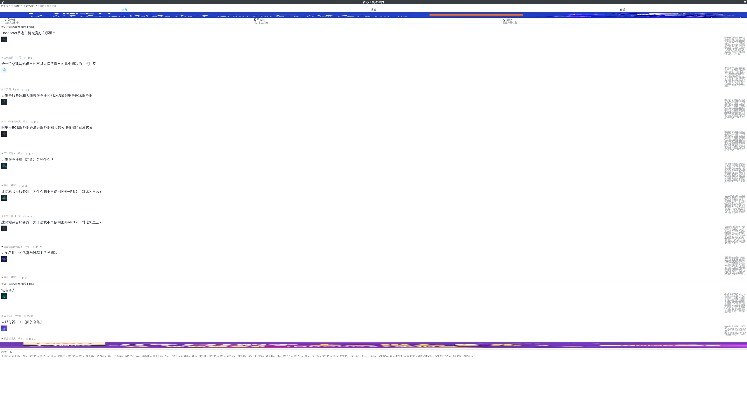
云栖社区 (16, 5)
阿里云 (4, 5)
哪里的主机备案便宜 (299, 356)
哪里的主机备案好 (35, 356)
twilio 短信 (440, 356)
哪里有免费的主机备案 (336, 356)
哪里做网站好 (91, 356)
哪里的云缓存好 (243, 356)
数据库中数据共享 (469, 356)
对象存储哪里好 (186, 356)
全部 (124, 9)
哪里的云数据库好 (280, 356)
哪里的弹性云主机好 (82, 356)
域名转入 (8, 290)
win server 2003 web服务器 (412, 356)
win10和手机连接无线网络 (429, 356)
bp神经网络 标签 (393, 356)
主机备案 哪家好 (364, 356)
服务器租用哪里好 (195, 356)
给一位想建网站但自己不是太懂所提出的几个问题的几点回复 (48, 64)
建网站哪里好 (102, 356)
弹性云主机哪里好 (63, 356)
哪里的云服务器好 (252, 356)
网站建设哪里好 (167, 356)
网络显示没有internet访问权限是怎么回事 (449, 356)
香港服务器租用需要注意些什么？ (27, 160)
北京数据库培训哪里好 (271, 356)
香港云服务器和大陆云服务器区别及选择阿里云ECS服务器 (47, 96)
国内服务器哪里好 (260, 356)
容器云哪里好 (119, 356)
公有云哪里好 (176, 356)
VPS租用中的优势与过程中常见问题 (29, 253)
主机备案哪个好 (373, 356)
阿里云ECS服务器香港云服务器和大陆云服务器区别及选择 (47, 128)
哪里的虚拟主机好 (73, 356)
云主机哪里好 (17, 356)
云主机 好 (356, 356)
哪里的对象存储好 (215, 356)
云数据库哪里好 (232, 356)
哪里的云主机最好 (308, 356)
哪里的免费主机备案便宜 (328, 356)
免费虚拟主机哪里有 (345, 356)
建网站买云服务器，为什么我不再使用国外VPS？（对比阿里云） (52, 191)
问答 (622, 9)
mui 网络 (457, 356)
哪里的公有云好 (204, 356)
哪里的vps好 (158, 356)
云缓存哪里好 (130, 356)
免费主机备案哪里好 (26, 356)
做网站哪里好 (111, 356)
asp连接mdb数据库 (421, 356)
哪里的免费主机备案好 (54, 356)
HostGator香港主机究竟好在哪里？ (28, 33)
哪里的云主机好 (45, 356)
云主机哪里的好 (317, 356)
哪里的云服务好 (223, 356)
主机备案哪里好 (6, 356)
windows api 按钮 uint (384, 356)
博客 (373, 9)
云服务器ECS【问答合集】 (22, 322)
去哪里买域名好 (139, 356)
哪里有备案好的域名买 (288, 356)
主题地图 (28, 5)
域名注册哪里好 (147, 356)
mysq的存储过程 (401, 356)
